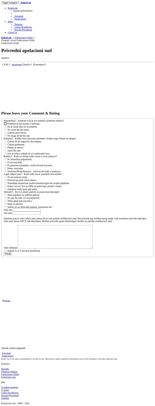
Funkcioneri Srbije (10, 374)
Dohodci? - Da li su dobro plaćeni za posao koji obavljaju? (32, 192)
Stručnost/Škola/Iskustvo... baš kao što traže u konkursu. (34, 171)
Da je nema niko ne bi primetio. (22, 126)
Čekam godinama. (16, 144)
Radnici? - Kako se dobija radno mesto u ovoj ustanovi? (30, 156)
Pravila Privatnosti (22, 30)
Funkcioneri (19, 19)
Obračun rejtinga (9, 371)
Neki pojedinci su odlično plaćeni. (23, 195)
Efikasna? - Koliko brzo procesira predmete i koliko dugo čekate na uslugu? (40, 138)
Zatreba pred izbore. (17, 132)
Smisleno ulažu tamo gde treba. (22, 189)
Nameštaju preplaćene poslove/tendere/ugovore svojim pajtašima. (38, 183)
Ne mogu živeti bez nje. (18, 135)
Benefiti (5, 369)
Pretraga (17, 24)
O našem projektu (9, 387)
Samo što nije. (14, 150)
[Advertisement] (77, 87)
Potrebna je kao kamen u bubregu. (23, 123)
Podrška (5, 398)
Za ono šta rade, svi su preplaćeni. (23, 198)
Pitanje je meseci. (15, 147)
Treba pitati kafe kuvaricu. (19, 201)
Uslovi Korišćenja (22, 27)
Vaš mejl (8, 213)
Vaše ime (8, 210)
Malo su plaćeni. (15, 204)
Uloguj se (12, 32)
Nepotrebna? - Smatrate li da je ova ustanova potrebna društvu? (34, 120)
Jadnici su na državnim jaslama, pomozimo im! (29, 207)
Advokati (18, 16)
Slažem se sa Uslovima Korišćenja (23, 250)
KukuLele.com (8, 377)
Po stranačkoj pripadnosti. (19, 159)
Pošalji (8, 254)
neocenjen (17, 64)
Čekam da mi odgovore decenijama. (24, 141)
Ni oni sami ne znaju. (17, 177)
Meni (10, 21)
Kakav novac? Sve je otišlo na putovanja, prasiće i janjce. (34, 186)
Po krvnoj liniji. (14, 162)
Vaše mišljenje (11, 247)
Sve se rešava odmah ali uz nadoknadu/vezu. (28, 153)
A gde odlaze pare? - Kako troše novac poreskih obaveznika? (33, 174)
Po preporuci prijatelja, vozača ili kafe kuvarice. (30, 165)
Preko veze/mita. (15, 168)
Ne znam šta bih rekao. (18, 129)
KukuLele (12, 8)
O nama (5, 390)
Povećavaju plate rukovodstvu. (22, 180)
